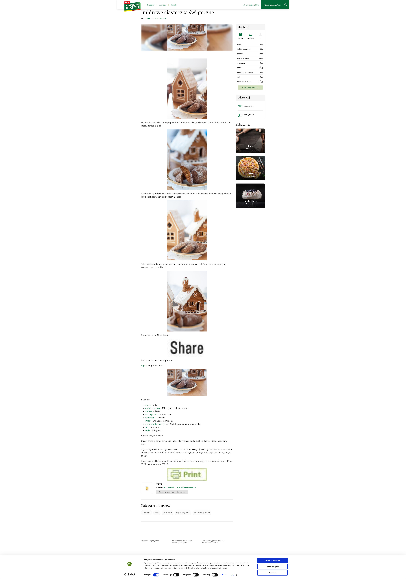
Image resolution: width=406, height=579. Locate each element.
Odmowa (272, 573)
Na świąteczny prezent (202, 513)
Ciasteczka (146, 513)
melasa (148, 411)
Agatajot (150, 18)
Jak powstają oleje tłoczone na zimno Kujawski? (213, 542)
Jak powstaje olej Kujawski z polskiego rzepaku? (182, 542)
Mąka (157, 513)
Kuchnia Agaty (160, 18)
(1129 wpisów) (168, 487)
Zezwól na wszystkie (272, 560)
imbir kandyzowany (154, 424)
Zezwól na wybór (272, 567)
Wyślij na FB (249, 115)
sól (146, 427)
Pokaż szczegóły (228, 575)
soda (147, 430)
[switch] (176, 574)
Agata (144, 365)
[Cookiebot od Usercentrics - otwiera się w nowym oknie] (129, 574)
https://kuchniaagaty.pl (186, 487)
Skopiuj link (248, 106)
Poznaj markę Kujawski (150, 541)
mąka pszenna (152, 414)
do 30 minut (167, 513)
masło (148, 405)
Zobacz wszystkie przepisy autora (172, 492)
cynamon (149, 417)
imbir (148, 421)
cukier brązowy (152, 408)
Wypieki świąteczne (182, 513)
